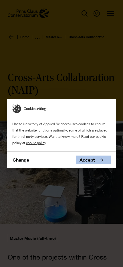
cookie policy (36, 143)
